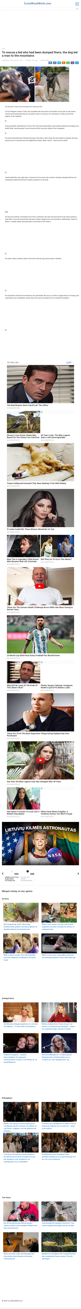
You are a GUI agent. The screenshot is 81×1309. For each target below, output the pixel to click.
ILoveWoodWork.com (37, 3)
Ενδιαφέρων (7, 1098)
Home (3, 48)
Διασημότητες (8, 998)
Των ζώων (35, 60)
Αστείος (5, 899)
